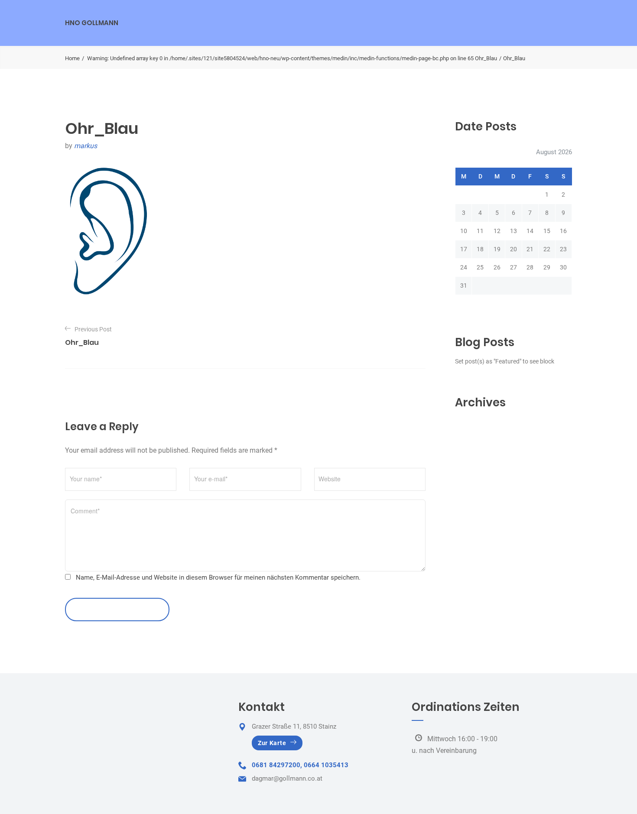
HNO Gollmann (91, 22)
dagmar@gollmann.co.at (287, 778)
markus (85, 146)
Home (72, 58)
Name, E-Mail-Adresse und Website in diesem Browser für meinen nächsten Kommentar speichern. (218, 577)
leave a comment (112, 609)
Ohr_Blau (486, 58)
